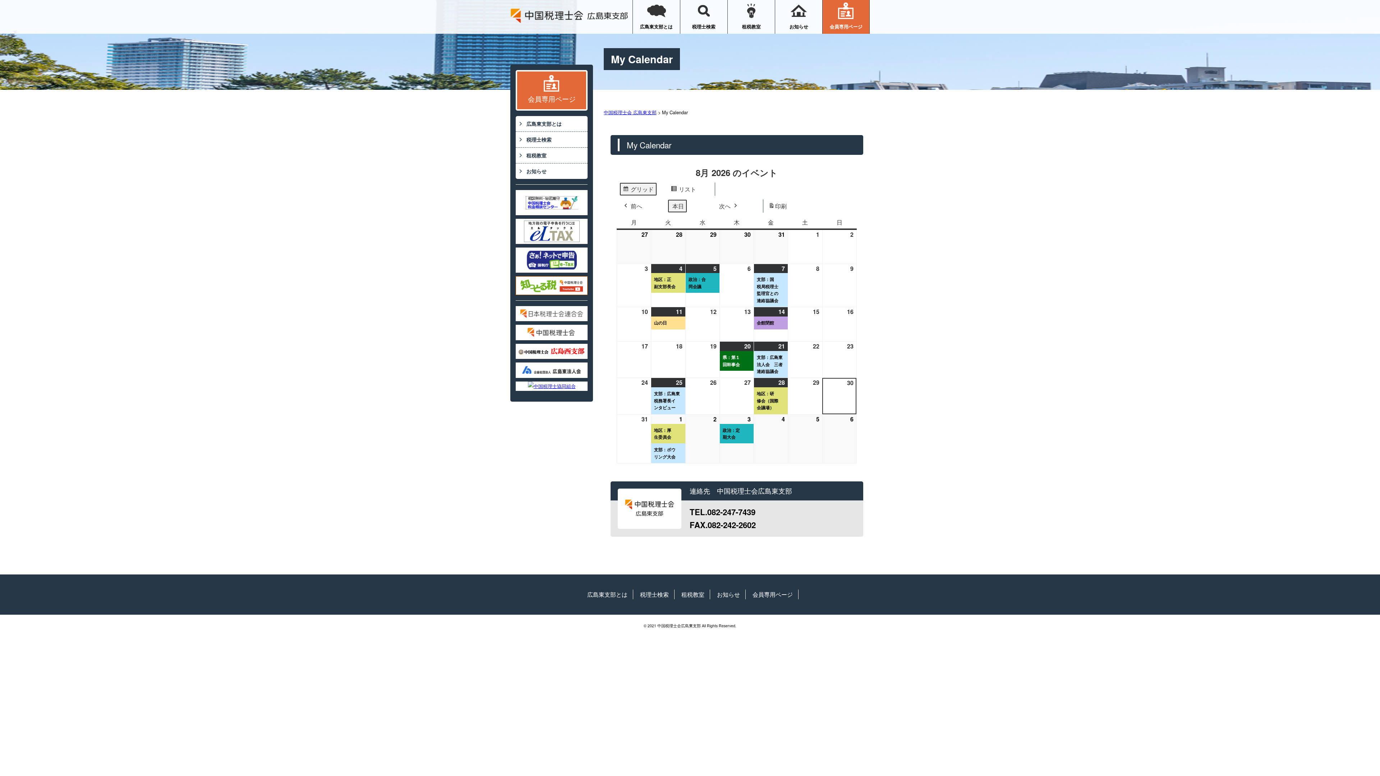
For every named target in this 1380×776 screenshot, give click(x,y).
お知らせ (799, 26)
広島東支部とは (656, 26)
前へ (636, 206)
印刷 (777, 207)
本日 (678, 206)
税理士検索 (704, 26)
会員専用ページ (846, 26)
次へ (725, 206)
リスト (683, 190)
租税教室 (751, 26)
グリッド (638, 190)
